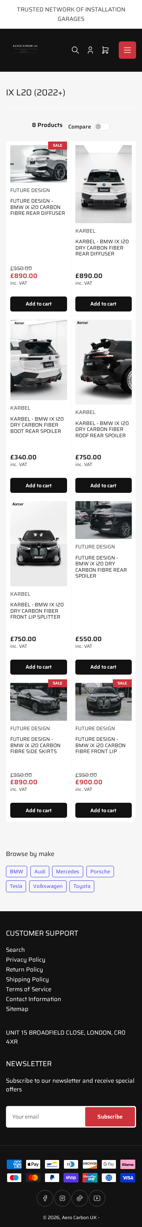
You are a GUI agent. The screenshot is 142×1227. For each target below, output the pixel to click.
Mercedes (67, 871)
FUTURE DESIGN (30, 190)
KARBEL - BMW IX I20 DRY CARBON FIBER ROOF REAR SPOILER (102, 429)
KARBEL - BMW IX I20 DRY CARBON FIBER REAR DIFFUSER (102, 247)
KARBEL (85, 231)
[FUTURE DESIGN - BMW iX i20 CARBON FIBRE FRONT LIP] (103, 702)
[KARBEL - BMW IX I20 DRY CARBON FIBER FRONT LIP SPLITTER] (38, 543)
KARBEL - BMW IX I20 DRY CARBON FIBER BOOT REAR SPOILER (37, 425)
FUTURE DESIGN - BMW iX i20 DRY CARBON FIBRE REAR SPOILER (101, 567)
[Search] (75, 50)
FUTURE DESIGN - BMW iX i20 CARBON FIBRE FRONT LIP (100, 745)
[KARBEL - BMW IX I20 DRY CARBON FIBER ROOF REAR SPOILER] (103, 362)
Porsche (100, 871)
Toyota (81, 886)
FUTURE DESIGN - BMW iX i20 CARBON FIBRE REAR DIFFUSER (37, 207)
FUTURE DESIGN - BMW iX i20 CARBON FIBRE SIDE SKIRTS (35, 745)
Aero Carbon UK (79, 1217)
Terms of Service (28, 989)
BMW (16, 871)
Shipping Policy (27, 979)
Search (15, 950)
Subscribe (110, 1116)
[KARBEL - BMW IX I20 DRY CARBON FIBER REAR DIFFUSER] (103, 184)
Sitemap (17, 1009)
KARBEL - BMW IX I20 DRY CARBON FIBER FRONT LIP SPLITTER (37, 610)
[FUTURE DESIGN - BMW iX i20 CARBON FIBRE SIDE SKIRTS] (38, 702)
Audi (39, 871)
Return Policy (24, 969)
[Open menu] (127, 50)
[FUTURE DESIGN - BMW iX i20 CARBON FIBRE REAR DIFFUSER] (38, 164)
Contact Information (33, 999)
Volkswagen (48, 886)
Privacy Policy (25, 959)
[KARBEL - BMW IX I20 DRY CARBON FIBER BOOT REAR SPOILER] (38, 360)
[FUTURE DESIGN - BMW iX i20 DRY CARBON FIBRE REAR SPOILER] (103, 520)
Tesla (16, 886)
